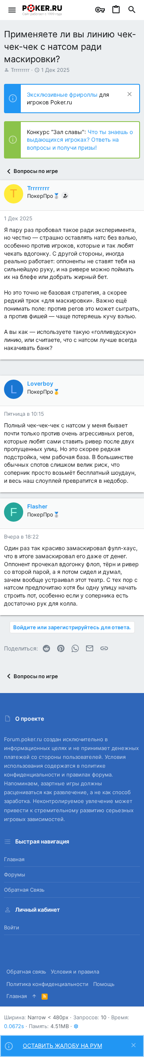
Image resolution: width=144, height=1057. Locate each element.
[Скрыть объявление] (128, 95)
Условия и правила (75, 971)
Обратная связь (24, 889)
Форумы (14, 874)
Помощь (103, 984)
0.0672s (14, 1026)
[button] (12, 10)
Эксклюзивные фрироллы (63, 94)
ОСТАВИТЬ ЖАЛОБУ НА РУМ (62, 1045)
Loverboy (40, 383)
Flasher (37, 506)
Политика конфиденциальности (47, 984)
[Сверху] (34, 996)
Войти (11, 927)
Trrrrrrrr (20, 70)
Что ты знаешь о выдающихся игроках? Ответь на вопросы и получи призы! (80, 139)
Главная (14, 859)
